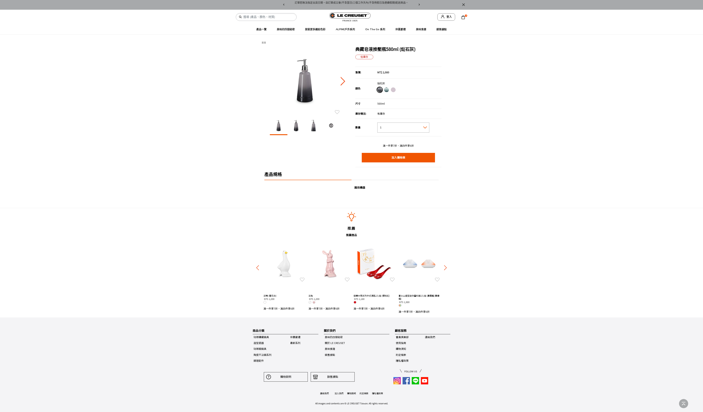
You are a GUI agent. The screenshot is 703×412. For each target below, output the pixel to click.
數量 (357, 127)
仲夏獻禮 (400, 29)
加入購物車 (398, 157)
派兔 (310, 296)
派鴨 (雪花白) (269, 296)
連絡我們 (430, 337)
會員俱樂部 (402, 337)
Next (419, 5)
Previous (283, 5)
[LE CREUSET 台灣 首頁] (350, 16)
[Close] (463, 5)
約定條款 (401, 355)
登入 (449, 16)
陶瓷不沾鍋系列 (262, 355)
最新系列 (295, 343)
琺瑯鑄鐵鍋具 (261, 337)
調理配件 (259, 361)
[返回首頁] (683, 403)
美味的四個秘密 (286, 29)
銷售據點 (441, 29)
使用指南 (401, 343)
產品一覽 (261, 29)
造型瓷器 (259, 343)
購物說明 (285, 376)
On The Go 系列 (375, 29)
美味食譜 (421, 29)
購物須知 (401, 349)
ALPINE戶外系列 (345, 29)
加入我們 (339, 393)
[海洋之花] (386, 90)
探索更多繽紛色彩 (315, 29)
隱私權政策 (402, 361)
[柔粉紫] (393, 90)
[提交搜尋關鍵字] (240, 17)
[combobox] (267, 17)
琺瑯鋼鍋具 (260, 349)
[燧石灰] (379, 90)
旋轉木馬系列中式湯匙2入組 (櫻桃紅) (372, 296)
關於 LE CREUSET (335, 343)
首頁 (264, 43)
